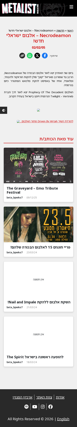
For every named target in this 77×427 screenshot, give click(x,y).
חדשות (60, 30)
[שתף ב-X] (37, 55)
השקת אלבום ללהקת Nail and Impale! (39, 302)
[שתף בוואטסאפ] (30, 55)
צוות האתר (44, 397)
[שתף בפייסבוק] (45, 55)
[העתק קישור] (22, 55)
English (63, 418)
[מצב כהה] (3, 110)
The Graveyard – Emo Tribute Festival (32, 190)
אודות (60, 397)
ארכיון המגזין (22, 397)
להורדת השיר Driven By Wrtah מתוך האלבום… (46, 121)
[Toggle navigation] (71, 7)
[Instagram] (43, 407)
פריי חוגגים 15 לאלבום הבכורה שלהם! (40, 247)
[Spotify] (26, 407)
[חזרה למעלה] (68, 419)
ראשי (70, 30)
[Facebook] (50, 407)
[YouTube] (34, 407)
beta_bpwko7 (15, 197)
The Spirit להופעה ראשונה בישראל (35, 356)
